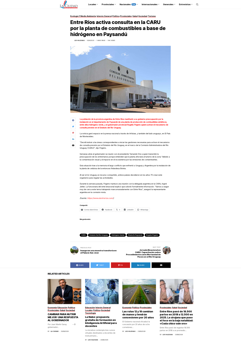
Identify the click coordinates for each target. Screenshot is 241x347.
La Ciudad (55, 331)
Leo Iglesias (79, 40)
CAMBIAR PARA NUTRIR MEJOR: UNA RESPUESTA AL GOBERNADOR (63, 317)
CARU (83, 235)
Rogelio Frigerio (152, 235)
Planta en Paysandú (135, 235)
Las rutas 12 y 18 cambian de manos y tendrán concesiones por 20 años (138, 314)
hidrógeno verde (118, 235)
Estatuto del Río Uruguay (99, 235)
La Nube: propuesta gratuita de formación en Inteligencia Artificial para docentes (101, 321)
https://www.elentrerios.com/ (100, 198)
